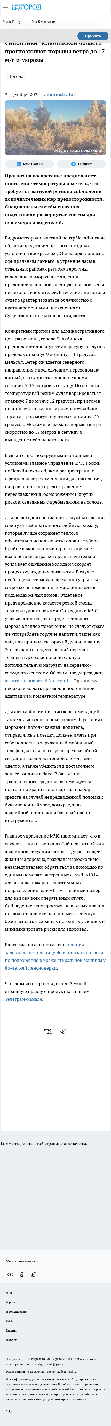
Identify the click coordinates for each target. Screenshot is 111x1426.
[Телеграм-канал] (81, 164)
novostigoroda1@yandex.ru (50, 1364)
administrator (59, 94)
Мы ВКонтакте (43, 21)
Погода (15, 76)
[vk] (48, 1031)
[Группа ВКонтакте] (29, 164)
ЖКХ (9, 1321)
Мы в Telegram (15, 21)
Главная (11, 1330)
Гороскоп (12, 1302)
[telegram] (64, 1031)
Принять (93, 36)
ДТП (9, 1293)
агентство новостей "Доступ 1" (37, 680)
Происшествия (16, 1311)
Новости (12, 1340)
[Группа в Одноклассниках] (21, 1274)
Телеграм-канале (23, 999)
